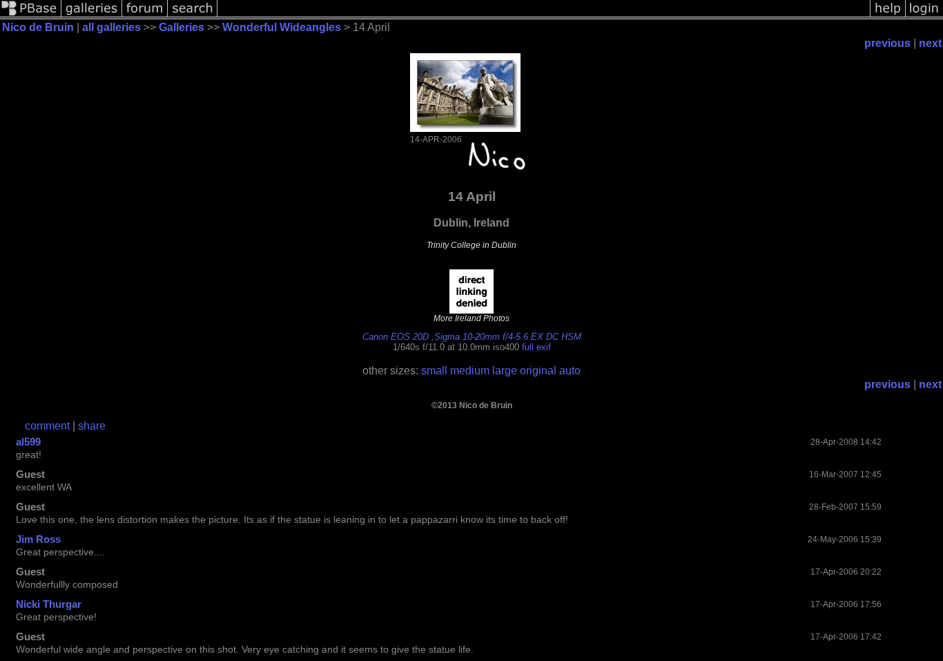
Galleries (181, 27)
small (434, 370)
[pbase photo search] (192, 15)
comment (47, 426)
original (538, 370)
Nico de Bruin (38, 27)
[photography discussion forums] (145, 15)
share (92, 426)
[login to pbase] (924, 15)
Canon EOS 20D (395, 337)
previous (887, 43)
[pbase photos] (30, 15)
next (930, 43)
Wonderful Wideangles (281, 27)
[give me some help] (888, 15)
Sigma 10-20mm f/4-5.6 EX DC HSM (507, 337)
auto (570, 370)
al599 (28, 442)
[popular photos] (543, 15)
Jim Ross (38, 539)
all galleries (111, 27)
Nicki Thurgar (48, 604)
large (504, 370)
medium (469, 370)
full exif (536, 347)
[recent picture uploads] (91, 15)
